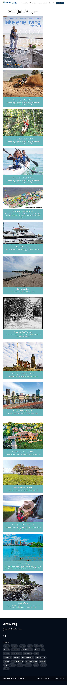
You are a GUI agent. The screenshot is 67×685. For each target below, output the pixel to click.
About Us (39, 678)
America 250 (42, 661)
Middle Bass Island (15, 650)
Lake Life (40, 3)
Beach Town (6, 653)
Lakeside (36, 653)
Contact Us (46, 678)
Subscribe (60, 3)
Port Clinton (20, 665)
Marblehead (6, 650)
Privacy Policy (54, 678)
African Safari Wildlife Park (27, 657)
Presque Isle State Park (40, 657)
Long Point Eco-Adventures (31, 661)
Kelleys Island (14, 646)
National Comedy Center (27, 650)
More (50, 3)
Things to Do (33, 3)
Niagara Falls (16, 657)
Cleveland (37, 650)
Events (45, 3)
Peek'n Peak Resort (28, 653)
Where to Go (25, 3)
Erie (43, 650)
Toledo (41, 646)
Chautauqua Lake (7, 657)
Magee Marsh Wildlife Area (17, 661)
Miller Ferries (12, 665)
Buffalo (36, 646)
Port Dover (6, 669)
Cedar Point (22, 646)
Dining (5, 665)
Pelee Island (6, 661)
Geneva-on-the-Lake (16, 653)
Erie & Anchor (28, 665)
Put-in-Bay (6, 646)
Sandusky (30, 646)
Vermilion (36, 665)
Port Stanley (43, 665)
